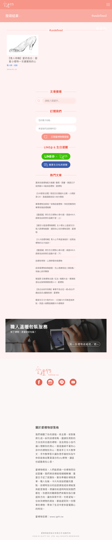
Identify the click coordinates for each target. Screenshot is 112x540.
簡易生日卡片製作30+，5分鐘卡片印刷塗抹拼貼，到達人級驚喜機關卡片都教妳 (55, 301)
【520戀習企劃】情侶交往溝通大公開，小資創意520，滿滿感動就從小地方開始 (55, 195)
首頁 (16, 65)
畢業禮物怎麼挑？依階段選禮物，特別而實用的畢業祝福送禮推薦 (56, 205)
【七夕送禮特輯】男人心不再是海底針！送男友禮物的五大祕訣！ (56, 241)
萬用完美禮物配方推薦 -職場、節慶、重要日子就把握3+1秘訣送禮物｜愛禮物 (55, 184)
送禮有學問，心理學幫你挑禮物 (49, 261)
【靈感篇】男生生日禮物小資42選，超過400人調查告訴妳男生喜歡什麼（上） (55, 216)
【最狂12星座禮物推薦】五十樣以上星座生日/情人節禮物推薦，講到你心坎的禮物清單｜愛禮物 (56, 228)
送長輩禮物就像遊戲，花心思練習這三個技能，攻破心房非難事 (56, 269)
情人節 (9, 65)
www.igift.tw (57, 516)
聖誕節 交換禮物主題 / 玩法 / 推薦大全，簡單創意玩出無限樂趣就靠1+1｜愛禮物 (55, 280)
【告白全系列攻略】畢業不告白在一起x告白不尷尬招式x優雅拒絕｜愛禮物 (55, 291)
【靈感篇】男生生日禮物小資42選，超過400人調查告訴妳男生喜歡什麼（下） (55, 252)
